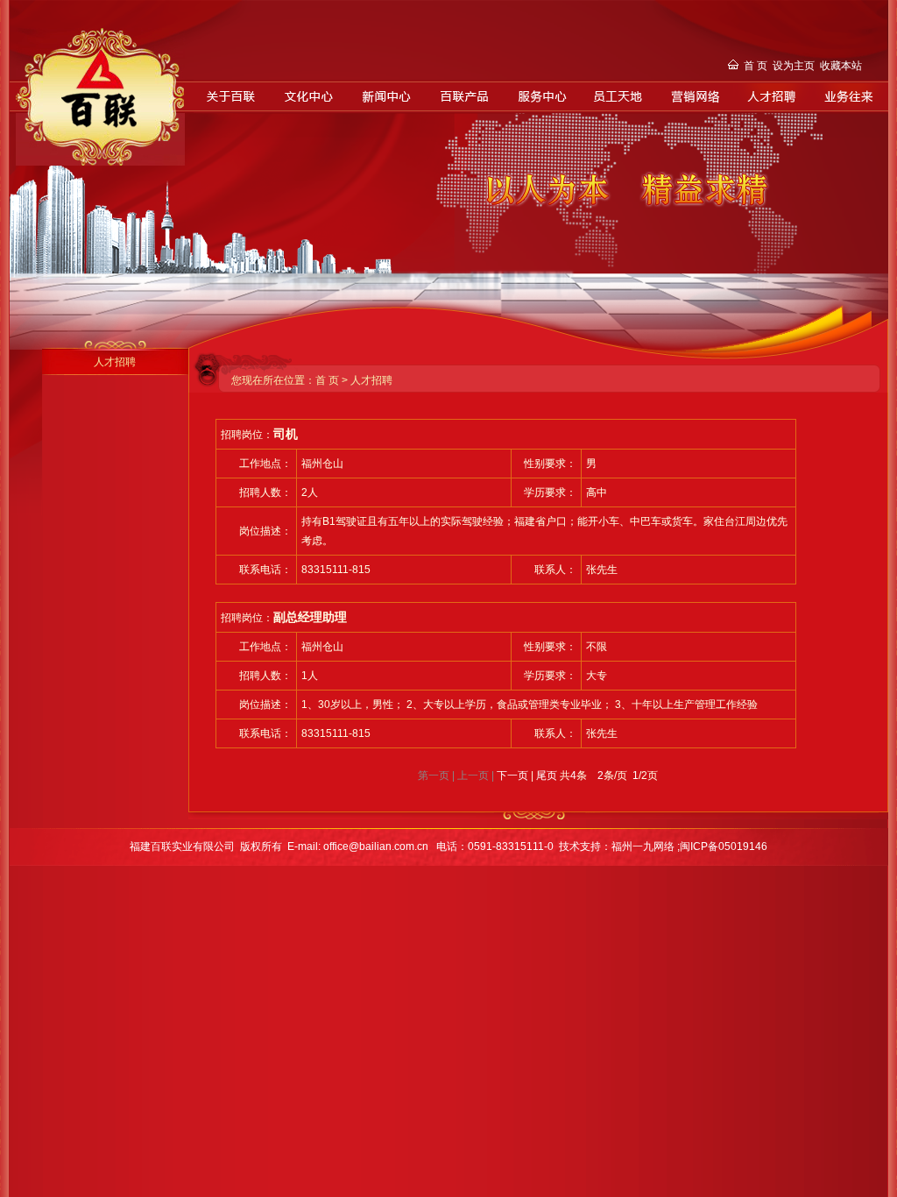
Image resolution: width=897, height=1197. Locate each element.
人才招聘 (115, 362)
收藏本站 (841, 66)
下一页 (512, 775)
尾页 (546, 775)
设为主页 (794, 66)
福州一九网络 (644, 846)
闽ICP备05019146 (723, 846)
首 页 (755, 66)
